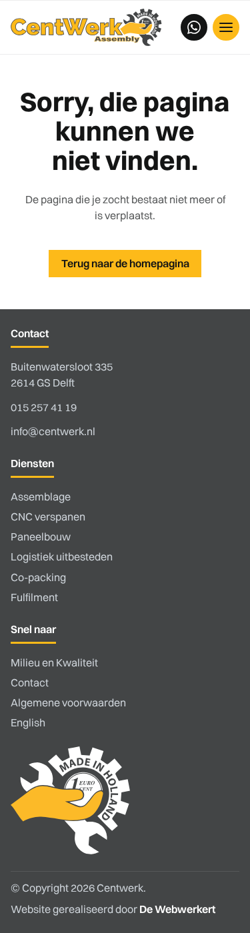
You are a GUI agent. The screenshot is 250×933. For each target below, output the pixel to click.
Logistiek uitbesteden (62, 556)
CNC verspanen (48, 516)
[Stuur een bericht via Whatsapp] (194, 27)
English (28, 722)
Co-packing (38, 577)
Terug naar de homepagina (125, 263)
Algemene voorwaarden (68, 702)
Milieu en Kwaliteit (54, 662)
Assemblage (41, 496)
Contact (30, 682)
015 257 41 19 (44, 407)
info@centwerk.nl (53, 431)
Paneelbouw (41, 536)
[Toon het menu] (226, 27)
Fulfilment (34, 597)
